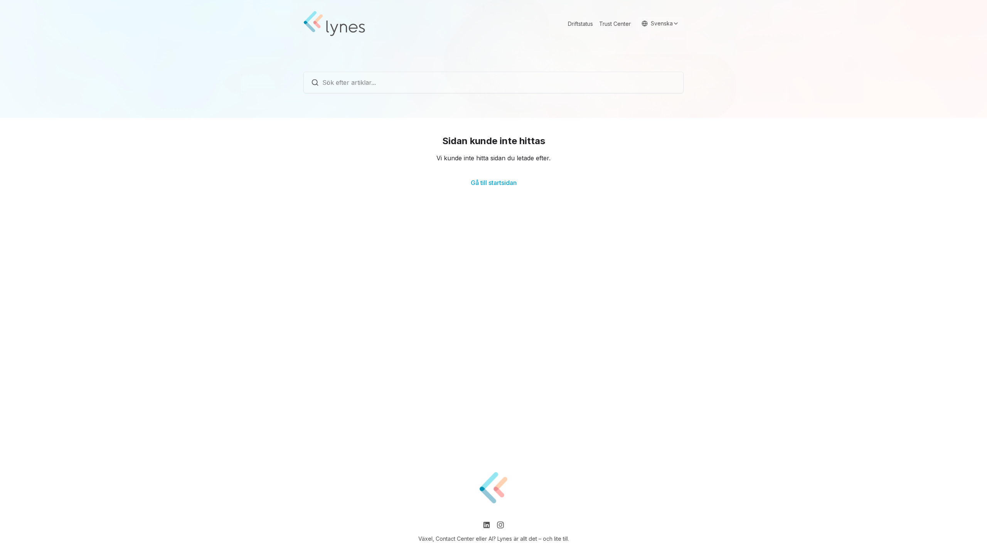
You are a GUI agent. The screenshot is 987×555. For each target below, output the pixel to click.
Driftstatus (580, 23)
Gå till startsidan (494, 183)
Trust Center (615, 23)
